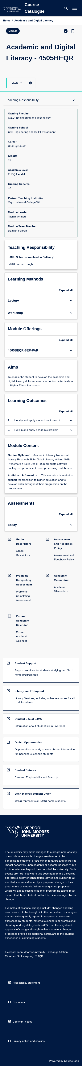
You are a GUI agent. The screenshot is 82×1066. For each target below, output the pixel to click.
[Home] (12, 10)
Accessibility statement (26, 982)
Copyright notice (22, 1021)
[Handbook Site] (27, 832)
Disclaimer (19, 1002)
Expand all (66, 290)
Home (6, 20)
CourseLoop (71, 1060)
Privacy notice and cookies (29, 1040)
